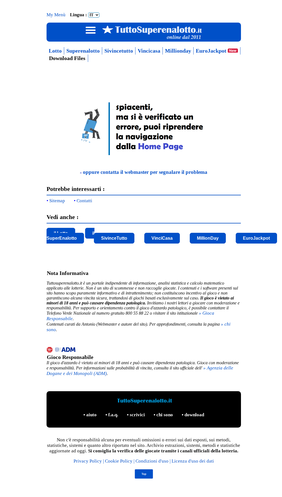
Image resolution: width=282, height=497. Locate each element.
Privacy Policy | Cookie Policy (104, 461)
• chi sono (164, 414)
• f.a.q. (112, 414)
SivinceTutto (114, 238)
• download (193, 414)
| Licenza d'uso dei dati (192, 461)
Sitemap (57, 200)
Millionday (178, 51)
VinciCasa (162, 238)
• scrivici (136, 414)
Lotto (55, 51)
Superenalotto (83, 51)
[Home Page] (143, 39)
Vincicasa (149, 51)
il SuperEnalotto (70, 236)
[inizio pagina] (143, 477)
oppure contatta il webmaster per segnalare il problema (145, 172)
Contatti (84, 200)
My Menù (57, 14)
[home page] (143, 155)
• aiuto (90, 414)
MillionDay (208, 238)
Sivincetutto (118, 51)
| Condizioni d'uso (152, 461)
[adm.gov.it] (144, 350)
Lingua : (79, 14)
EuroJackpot (212, 51)
